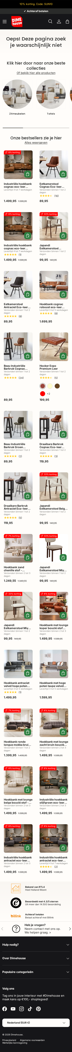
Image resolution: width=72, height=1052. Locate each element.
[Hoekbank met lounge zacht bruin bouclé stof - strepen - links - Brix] (54, 723)
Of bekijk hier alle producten (36, 73)
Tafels (51, 114)
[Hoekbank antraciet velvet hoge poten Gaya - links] (18, 664)
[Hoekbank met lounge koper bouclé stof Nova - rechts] (54, 606)
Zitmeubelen (17, 114)
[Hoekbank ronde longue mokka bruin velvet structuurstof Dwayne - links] (18, 723)
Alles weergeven (36, 142)
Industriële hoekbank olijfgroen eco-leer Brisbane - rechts (53, 802)
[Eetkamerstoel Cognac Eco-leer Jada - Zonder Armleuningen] (54, 164)
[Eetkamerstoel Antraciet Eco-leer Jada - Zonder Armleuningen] (18, 285)
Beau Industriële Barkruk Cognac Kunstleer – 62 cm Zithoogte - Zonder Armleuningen (16, 371)
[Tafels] (51, 94)
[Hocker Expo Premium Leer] (54, 346)
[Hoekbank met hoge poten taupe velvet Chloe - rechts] (54, 664)
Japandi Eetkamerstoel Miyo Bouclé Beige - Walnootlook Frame (17, 629)
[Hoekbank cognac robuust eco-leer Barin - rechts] (54, 285)
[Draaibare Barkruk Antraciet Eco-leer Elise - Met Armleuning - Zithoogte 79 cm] (18, 486)
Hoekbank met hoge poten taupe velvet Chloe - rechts (53, 685)
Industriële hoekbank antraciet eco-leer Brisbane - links (18, 860)
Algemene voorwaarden (32, 1040)
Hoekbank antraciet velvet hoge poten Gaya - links (16, 685)
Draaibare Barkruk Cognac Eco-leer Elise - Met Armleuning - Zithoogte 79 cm (51, 449)
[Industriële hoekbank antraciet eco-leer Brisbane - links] (18, 838)
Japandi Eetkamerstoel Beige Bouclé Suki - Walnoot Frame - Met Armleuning (53, 511)
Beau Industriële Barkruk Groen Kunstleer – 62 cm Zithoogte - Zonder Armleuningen (16, 449)
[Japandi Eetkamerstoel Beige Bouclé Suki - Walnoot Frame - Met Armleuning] (54, 486)
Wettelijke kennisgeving (14, 1042)
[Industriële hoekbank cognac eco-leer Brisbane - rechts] (18, 226)
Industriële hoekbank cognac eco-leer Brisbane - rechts (18, 248)
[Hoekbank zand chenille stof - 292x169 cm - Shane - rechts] (18, 548)
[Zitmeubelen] (17, 94)
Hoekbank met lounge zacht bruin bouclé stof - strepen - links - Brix (54, 746)
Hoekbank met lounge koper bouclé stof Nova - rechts (54, 628)
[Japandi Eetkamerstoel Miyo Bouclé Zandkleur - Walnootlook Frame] (54, 548)
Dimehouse (17, 1034)
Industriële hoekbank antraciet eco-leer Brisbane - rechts (53, 860)
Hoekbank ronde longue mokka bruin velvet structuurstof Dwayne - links (17, 746)
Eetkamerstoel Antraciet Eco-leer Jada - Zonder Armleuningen (16, 308)
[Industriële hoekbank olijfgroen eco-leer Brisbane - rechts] (54, 780)
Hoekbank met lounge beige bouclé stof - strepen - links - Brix (18, 802)
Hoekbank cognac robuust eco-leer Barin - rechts (51, 307)
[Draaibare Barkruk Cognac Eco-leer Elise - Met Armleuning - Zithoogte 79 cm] (54, 425)
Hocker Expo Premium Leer (49, 367)
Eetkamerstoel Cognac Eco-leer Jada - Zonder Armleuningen (51, 188)
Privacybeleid (9, 1040)
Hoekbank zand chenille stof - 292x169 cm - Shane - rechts (17, 572)
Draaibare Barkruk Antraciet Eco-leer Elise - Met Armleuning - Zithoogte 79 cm (16, 511)
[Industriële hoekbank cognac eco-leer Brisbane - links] (18, 164)
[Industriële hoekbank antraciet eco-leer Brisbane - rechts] (54, 838)
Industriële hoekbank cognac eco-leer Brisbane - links (18, 186)
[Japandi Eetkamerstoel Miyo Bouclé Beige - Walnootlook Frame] (18, 606)
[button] (67, 21)
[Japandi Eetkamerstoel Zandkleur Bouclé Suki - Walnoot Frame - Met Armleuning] (54, 226)
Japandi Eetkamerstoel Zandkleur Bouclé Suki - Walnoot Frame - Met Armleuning (54, 251)
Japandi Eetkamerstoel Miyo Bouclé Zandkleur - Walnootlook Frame (53, 572)
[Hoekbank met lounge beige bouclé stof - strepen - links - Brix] (18, 780)
